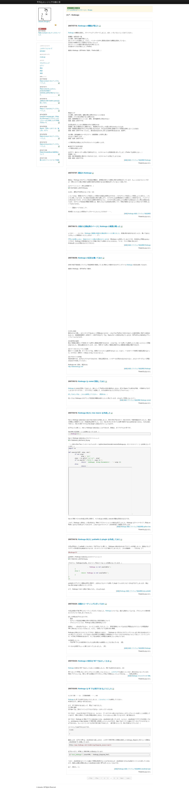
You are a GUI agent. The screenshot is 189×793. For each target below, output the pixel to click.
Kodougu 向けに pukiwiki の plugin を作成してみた (99, 539)
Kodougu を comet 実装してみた (91, 381)
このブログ (114, 672)
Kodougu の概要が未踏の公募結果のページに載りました (102, 233)
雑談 (41, 71)
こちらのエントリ (103, 699)
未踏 (41, 73)
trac (149, 526)
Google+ (47, 21)
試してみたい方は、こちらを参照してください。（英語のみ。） (88, 394)
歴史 (41, 68)
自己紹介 (42, 51)
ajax (149, 769)
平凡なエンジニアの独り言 (49, 1)
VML (149, 676)
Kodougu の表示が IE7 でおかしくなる (93, 661)
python (146, 526)
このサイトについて (46, 48)
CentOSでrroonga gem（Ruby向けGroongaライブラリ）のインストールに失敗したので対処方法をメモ (49, 119)
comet (149, 400)
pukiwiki (148, 591)
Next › (122, 778)
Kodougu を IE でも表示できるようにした (95, 688)
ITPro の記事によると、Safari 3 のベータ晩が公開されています (88, 239)
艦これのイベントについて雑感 (49, 160)
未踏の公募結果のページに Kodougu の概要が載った (99, 226)
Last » (128, 778)
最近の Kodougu (85, 173)
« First (90, 778)
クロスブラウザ (142, 676)
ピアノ (42, 65)
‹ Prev (96, 778)
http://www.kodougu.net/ (75, 366)
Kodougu (71, 33)
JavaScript (144, 769)
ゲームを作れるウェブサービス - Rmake (79, 10)
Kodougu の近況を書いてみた (90, 257)
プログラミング (45, 63)
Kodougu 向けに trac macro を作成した (94, 413)
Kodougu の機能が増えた (88, 25)
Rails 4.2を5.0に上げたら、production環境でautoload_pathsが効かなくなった (49, 92)
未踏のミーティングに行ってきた (91, 603)
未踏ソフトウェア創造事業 (136, 160)
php (144, 591)
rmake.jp (42, 57)
